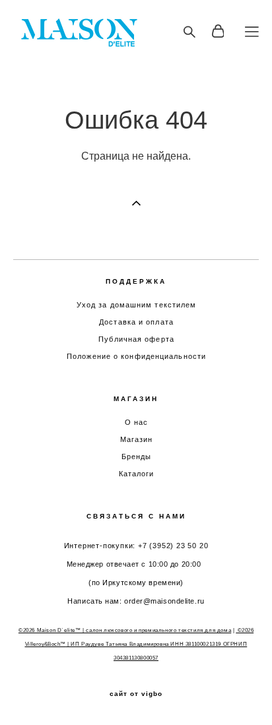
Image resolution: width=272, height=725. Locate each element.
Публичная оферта (136, 339)
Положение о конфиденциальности (136, 356)
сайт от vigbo (136, 694)
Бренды (136, 456)
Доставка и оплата (136, 322)
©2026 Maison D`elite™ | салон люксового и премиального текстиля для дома (124, 630)
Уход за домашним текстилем (137, 305)
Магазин (136, 439)
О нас (137, 422)
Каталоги (136, 474)
